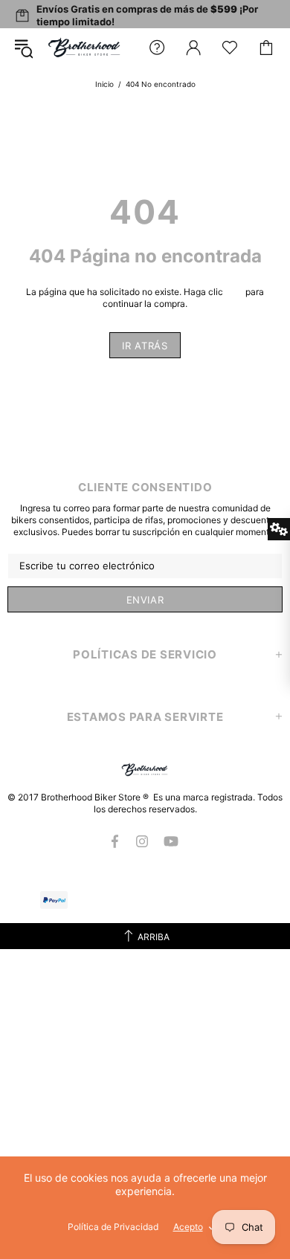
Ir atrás (144, 346)
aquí (234, 291)
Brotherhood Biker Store (85, 48)
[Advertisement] (145, 1094)
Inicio (104, 84)
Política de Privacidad (113, 1226)
